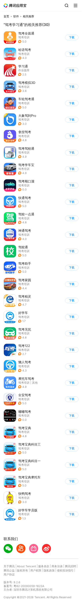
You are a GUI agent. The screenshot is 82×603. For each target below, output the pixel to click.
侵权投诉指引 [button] (65, 570)
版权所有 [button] (22, 570)
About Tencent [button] (26, 566)
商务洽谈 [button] (57, 566)
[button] (15, 5)
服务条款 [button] (43, 566)
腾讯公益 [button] (9, 570)
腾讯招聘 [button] (70, 566)
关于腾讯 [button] (9, 566)
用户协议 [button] (9, 574)
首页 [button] (6, 16)
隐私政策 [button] (49, 570)
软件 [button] (16, 16)
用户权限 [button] (35, 570)
